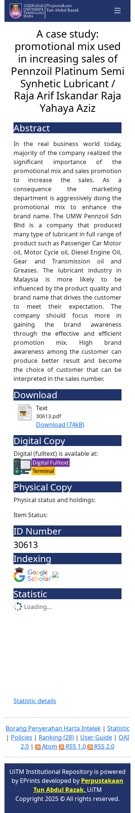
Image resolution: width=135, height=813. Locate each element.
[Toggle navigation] (118, 11)
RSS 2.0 (103, 746)
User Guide (96, 737)
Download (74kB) (60, 424)
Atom (48, 746)
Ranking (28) (56, 737)
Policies (21, 737)
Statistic (118, 728)
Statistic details (35, 701)
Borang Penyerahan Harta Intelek (53, 728)
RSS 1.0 (75, 746)
